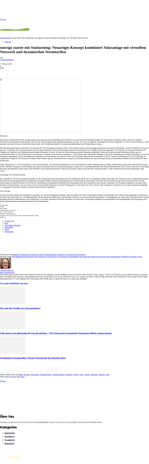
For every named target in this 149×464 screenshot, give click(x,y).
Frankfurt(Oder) (46, 375)
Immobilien (9, 227)
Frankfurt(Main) (58, 375)
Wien (108, 375)
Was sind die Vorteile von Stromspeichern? (20, 308)
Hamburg (68, 375)
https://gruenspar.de (7, 272)
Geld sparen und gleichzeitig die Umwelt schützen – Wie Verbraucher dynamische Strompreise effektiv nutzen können (56, 333)
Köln (81, 375)
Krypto (13, 377)
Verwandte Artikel (7, 283)
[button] (146, 21)
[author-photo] (5, 268)
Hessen (76, 375)
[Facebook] (4, 71)
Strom (7, 229)
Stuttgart (102, 375)
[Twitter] (12, 71)
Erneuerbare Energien (13, 225)
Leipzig (87, 375)
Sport (22, 377)
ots (5, 217)
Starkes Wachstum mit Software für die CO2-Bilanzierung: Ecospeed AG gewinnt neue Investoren (49, 255)
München (94, 375)
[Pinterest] (20, 71)
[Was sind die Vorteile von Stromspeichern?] (12, 304)
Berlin (21, 375)
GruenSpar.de (14, 457)
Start (1, 38)
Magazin (7, 38)
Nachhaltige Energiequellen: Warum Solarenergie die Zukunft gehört (33, 358)
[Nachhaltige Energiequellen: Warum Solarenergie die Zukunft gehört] (12, 353)
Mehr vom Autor (21, 283)
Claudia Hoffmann (7, 60)
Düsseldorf (35, 375)
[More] (37, 71)
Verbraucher (9, 232)
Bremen (27, 375)
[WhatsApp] (29, 71)
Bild (6, 223)
